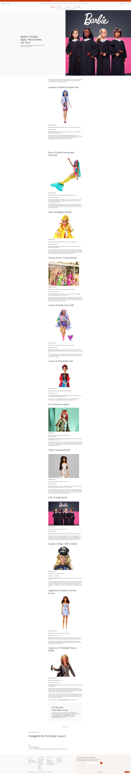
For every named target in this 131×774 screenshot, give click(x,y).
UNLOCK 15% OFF (65, 396)
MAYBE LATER (65, 400)
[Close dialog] (79, 370)
